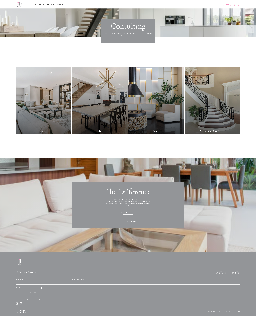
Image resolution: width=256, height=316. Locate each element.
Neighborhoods (46, 288)
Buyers (30, 292)
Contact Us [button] (65, 288)
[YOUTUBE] (226, 272)
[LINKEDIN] (222, 272)
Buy (36, 4)
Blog (60, 288)
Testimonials (54, 288)
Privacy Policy (237, 311)
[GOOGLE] (235, 272)
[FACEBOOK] (216, 272)
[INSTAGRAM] (219, 272)
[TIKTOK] (229, 272)
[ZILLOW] (238, 272)
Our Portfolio (37, 288)
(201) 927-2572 (227, 4)
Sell (40, 4)
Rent (44, 4)
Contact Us (60, 4)
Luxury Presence (216, 311)
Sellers (35, 292)
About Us (31, 288)
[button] (128, 213)
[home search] (234, 4)
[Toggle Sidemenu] (238, 4)
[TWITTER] (232, 272)
